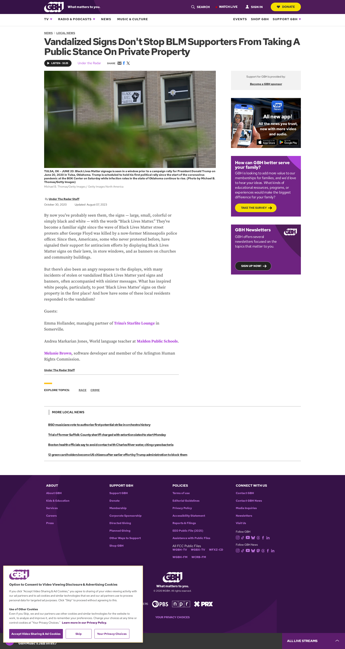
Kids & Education (57, 500)
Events (240, 19)
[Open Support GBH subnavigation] (300, 19)
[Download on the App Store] (267, 142)
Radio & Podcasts (75, 19)
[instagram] (238, 537)
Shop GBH (260, 19)
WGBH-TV (179, 549)
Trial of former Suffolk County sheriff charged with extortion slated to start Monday (107, 435)
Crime (95, 390)
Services (52, 508)
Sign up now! (251, 266)
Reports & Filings (184, 523)
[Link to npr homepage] (181, 604)
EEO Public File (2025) (187, 530)
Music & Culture (132, 19)
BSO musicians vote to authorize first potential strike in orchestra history (99, 425)
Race (82, 390)
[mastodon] (258, 550)
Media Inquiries (246, 508)
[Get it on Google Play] (288, 142)
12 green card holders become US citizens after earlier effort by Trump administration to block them (117, 455)
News (106, 19)
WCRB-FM (198, 557)
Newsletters (244, 515)
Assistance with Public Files (191, 538)
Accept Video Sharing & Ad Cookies (36, 634)
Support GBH (285, 19)
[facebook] (263, 537)
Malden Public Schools (157, 341)
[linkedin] (268, 537)
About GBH (54, 493)
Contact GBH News (249, 500)
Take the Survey (254, 208)
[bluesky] (253, 537)
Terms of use (181, 493)
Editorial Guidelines (185, 500)
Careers (51, 515)
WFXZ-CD (216, 549)
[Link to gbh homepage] (54, 7)
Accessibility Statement (188, 515)
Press (50, 523)
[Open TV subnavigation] (51, 19)
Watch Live (228, 7)
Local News (65, 33)
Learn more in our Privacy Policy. (84, 622)
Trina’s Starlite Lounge (134, 323)
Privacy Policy (182, 508)
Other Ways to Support (125, 538)
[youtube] (248, 537)
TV (46, 19)
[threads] (258, 537)
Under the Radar (89, 63)
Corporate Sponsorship (125, 515)
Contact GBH (245, 493)
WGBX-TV (198, 549)
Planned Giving (119, 530)
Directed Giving (120, 523)
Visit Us (241, 523)
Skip (78, 634)
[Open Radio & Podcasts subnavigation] (94, 19)
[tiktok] (242, 537)
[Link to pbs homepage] (160, 604)
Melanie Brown (57, 353)
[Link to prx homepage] (203, 604)
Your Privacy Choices (172, 617)
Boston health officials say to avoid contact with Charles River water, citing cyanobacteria (110, 445)
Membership (118, 508)
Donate (288, 7)
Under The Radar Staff (64, 199)
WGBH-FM (179, 557)
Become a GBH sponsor (266, 84)
